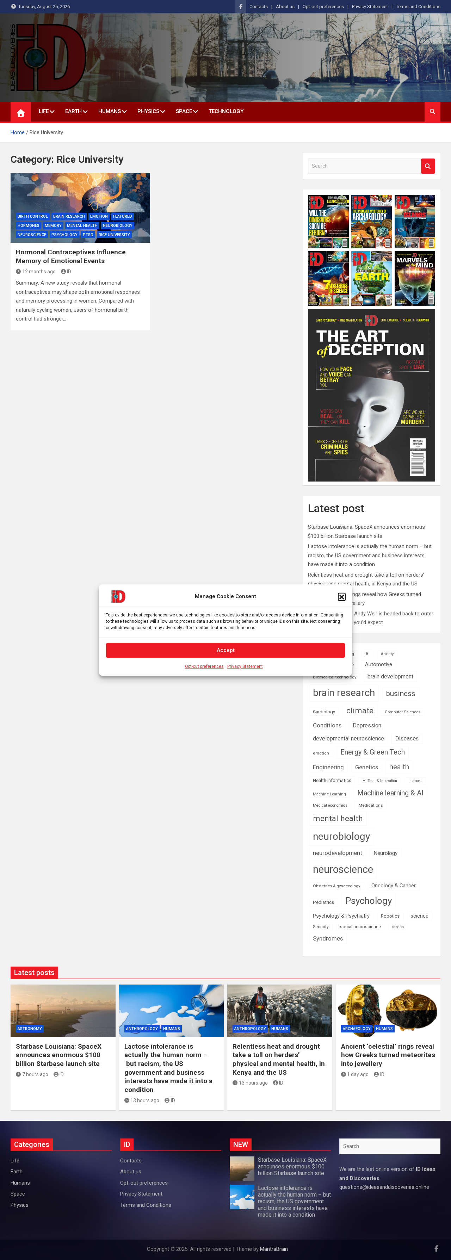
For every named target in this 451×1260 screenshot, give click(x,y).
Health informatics (332, 780)
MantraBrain (274, 1249)
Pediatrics (323, 902)
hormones (28, 225)
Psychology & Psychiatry (341, 916)
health (399, 767)
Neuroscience (32, 234)
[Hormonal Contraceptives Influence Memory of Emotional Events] (80, 208)
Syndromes (328, 938)
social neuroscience (360, 926)
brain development (390, 676)
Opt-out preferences (204, 666)
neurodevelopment (337, 853)
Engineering (328, 767)
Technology (226, 111)
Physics (148, 111)
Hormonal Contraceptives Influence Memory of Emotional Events (71, 256)
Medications (371, 805)
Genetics (366, 767)
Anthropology (142, 1028)
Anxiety (387, 654)
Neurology (385, 853)
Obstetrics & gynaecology (336, 885)
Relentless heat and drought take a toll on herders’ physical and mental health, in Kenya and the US (279, 1059)
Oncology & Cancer (393, 885)
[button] (341, 596)
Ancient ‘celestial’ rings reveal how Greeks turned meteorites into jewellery (388, 1055)
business (400, 693)
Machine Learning (329, 794)
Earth (73, 111)
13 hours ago (144, 1100)
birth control (33, 216)
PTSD (88, 234)
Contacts (258, 6)
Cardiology (324, 711)
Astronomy (30, 1028)
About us (285, 6)
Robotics (390, 916)
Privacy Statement (245, 666)
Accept (226, 650)
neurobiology (117, 225)
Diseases (407, 738)
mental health (82, 225)
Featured (122, 216)
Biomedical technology (334, 677)
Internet (414, 780)
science (419, 916)
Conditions (327, 725)
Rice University (114, 234)
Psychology (64, 234)
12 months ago (39, 271)
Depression (367, 725)
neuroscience (343, 869)
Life (44, 111)
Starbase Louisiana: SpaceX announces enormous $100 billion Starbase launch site (58, 1055)
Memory (53, 225)
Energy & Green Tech (372, 752)
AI (367, 653)
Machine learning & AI (390, 793)
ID (69, 271)
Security (321, 926)
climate (359, 710)
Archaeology (357, 1028)
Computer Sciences (402, 711)
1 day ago (358, 1074)
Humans (109, 111)
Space (184, 111)
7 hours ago (35, 1074)
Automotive (378, 665)
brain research (69, 216)
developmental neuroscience (348, 738)
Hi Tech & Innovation (380, 780)
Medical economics (330, 805)
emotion (99, 216)
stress (398, 927)
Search (428, 166)
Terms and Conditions (418, 6)
